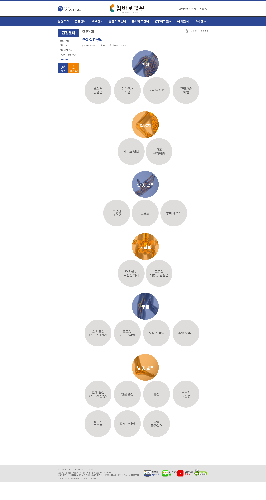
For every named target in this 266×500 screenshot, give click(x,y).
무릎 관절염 (156, 333)
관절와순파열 (186, 90)
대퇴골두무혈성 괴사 (131, 273)
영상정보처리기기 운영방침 (82, 469)
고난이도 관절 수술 (68, 54)
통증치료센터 (117, 21)
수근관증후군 (116, 212)
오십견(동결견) (98, 90)
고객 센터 (200, 21)
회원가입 (203, 9)
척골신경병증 (159, 151)
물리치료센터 (140, 21)
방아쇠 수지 (173, 213)
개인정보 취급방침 (64, 469)
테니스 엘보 (131, 151)
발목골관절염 (156, 423)
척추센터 (97, 21)
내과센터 (183, 21)
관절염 (145, 213)
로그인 (193, 9)
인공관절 (63, 45)
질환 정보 (64, 59)
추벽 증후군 (186, 333)
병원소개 (63, 21)
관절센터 (80, 21)
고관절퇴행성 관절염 (159, 273)
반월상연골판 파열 (127, 332)
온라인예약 (183, 9)
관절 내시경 (65, 40)
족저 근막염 (127, 423)
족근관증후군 (98, 423)
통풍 (156, 394)
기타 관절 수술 (66, 50)
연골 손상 (127, 394)
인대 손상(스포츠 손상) (98, 332)
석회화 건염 (156, 90)
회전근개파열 (127, 90)
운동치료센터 (163, 21)
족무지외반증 (185, 394)
